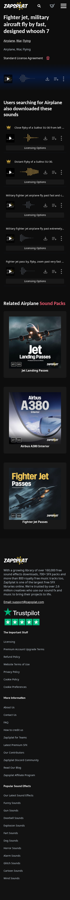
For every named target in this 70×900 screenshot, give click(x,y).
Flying (27, 41)
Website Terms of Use (17, 664)
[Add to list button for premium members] (56, 79)
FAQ (6, 722)
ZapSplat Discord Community (21, 760)
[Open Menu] (63, 6)
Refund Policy (12, 656)
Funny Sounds (12, 803)
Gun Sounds (11, 810)
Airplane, (10, 41)
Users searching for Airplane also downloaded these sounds (33, 108)
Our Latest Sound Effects (18, 795)
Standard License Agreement (23, 58)
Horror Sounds (12, 848)
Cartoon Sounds (13, 870)
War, (19, 41)
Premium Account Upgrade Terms (24, 649)
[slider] (28, 78)
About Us (9, 707)
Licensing (9, 641)
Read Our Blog (12, 767)
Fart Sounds (11, 833)
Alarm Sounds (12, 855)
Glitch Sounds (12, 863)
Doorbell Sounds (14, 818)
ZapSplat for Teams (15, 737)
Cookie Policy (11, 679)
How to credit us (13, 729)
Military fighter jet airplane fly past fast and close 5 (37, 195)
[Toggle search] (39, 6)
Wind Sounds (12, 878)
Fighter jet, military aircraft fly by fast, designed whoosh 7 (26, 24)
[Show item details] (63, 79)
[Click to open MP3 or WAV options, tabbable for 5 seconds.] (47, 79)
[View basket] (52, 6)
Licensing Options (35, 148)
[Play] (8, 79)
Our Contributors (14, 752)
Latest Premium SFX (15, 745)
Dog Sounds (11, 840)
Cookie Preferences (15, 687)
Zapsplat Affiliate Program (19, 775)
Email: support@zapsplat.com (24, 602)
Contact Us (10, 714)
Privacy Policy (12, 672)
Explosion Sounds (14, 825)
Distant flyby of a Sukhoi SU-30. (34, 161)
